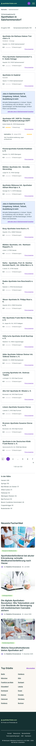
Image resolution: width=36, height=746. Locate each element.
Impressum (28, 736)
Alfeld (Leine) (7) (6, 490)
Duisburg (4, 703)
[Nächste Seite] (33, 462)
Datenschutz (16, 733)
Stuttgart (21, 682)
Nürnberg (21, 699)
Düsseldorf (4, 686)
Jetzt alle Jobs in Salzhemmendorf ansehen (20, 111)
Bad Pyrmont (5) (6, 499)
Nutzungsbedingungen (13, 736)
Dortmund (4, 691)
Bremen (3, 695)
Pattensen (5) (5, 493)
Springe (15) (5, 483)
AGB (22, 736)
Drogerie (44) (5, 28)
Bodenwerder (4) (6, 508)
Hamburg (21, 674)
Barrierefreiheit (26, 733)
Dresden (21, 695)
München (4, 678)
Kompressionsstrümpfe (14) (23, 28)
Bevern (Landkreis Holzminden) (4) (12, 502)
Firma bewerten (29, 49)
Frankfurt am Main (7, 682)
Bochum (21, 703)
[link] (18, 43)
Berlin (3, 674)
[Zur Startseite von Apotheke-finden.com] (9, 3)
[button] (28, 3)
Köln (19, 678)
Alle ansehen (30, 668)
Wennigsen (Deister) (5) (9, 496)
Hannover (4, 699)
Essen (20, 691)
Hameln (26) (5, 480)
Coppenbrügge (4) (7, 505)
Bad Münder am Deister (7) (10, 486)
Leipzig (20, 686)
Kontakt (9, 733)
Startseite (4, 9)
